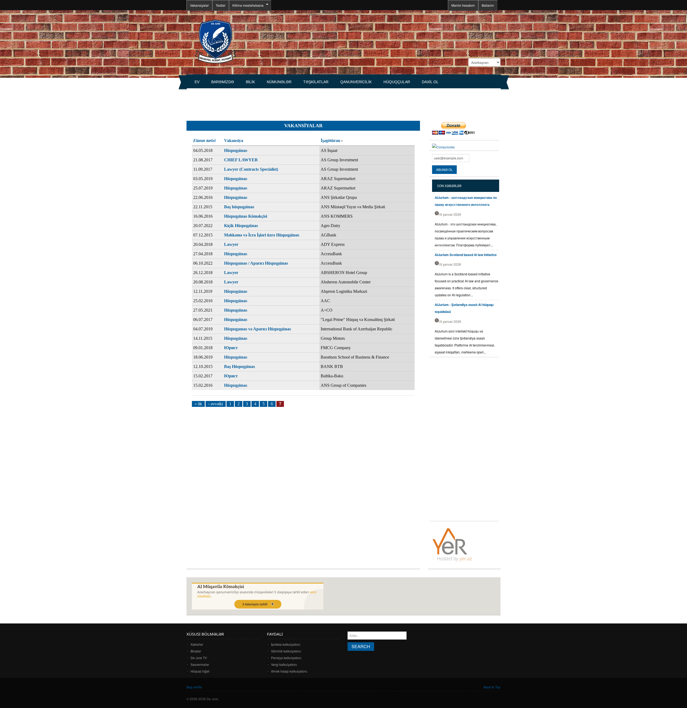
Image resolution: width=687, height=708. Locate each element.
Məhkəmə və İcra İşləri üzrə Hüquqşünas (261, 235)
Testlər (220, 5)
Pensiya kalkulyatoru (286, 657)
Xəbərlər (197, 644)
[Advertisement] (284, 102)
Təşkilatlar (315, 82)
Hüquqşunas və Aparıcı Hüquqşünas (257, 329)
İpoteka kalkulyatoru (285, 644)
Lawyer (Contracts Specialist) (251, 169)
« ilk (198, 404)
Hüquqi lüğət (200, 671)
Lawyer (231, 244)
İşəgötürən (330, 140)
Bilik (250, 82)
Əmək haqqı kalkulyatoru (289, 671)
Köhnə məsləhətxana (246, 5)
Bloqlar (196, 651)
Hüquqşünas (235, 150)
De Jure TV (199, 657)
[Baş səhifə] (215, 41)
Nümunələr (279, 82)
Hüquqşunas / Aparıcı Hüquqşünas (256, 263)
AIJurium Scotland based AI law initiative (466, 254)
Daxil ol (430, 82)
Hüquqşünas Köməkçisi (245, 216)
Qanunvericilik (356, 82)
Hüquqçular (396, 82)
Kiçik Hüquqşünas (241, 225)
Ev (197, 82)
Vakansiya (233, 140)
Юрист (231, 347)
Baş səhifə (194, 687)
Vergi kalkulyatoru (284, 664)
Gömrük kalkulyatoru (286, 651)
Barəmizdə (222, 82)
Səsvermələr (200, 664)
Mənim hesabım (463, 5)
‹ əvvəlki (215, 404)
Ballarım (488, 5)
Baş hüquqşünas (239, 207)
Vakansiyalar (199, 5)
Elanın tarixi (204, 140)
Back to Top (492, 687)
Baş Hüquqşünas (239, 366)
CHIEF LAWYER (241, 160)
